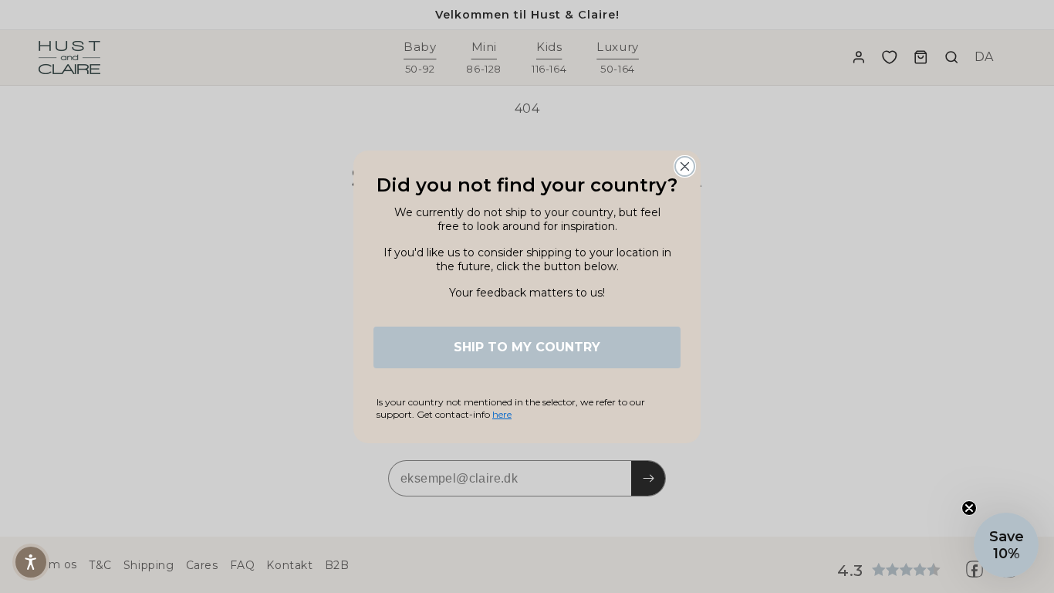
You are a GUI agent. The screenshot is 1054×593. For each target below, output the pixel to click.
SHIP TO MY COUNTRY (527, 347)
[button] (30, 562)
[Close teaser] (969, 508)
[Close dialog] (684, 166)
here (502, 414)
